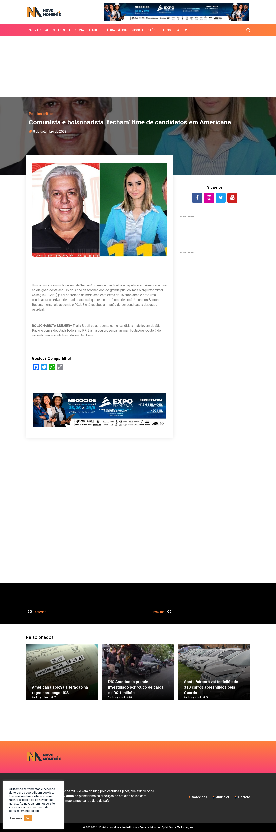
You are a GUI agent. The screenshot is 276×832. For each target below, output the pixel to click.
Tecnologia (170, 30)
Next (256, 676)
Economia (76, 30)
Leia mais (16, 818)
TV (185, 30)
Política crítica (114, 30)
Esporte (137, 30)
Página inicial (38, 30)
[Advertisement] (138, 66)
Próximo (159, 612)
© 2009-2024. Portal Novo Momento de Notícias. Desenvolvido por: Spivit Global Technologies (138, 827)
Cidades (59, 30)
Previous (20, 676)
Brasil (93, 30)
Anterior (40, 612)
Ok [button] (27, 818)
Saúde (152, 30)
